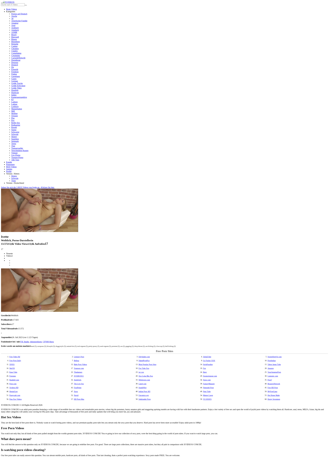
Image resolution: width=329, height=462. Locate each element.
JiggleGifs (77, 380)
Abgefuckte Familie (19, 21)
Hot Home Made (274, 395)
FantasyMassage (209, 384)
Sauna (13, 130)
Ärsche (14, 16)
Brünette (14, 44)
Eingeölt (14, 69)
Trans (13, 181)
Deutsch (14, 65)
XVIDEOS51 (79, 376)
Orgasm (14, 116)
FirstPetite (77, 388)
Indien (13, 95)
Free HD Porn (273, 388)
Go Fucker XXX (209, 361)
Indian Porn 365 (144, 391)
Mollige (14, 113)
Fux (204, 368)
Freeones (12, 376)
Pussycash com (14, 395)
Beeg (205, 372)
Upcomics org (144, 395)
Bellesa (76, 361)
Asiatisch (15, 30)
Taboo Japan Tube (274, 364)
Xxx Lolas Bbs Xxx (146, 376)
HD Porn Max (79, 399)
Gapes (13, 79)
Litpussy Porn (79, 357)
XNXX (12, 364)
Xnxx (76, 391)
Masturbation (16, 109)
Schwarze (15, 132)
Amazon (271, 368)
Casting (14, 46)
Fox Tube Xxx (144, 368)
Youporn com (79, 368)
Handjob (14, 90)
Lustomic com (273, 376)
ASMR (14, 32)
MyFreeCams (272, 391)
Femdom (15, 72)
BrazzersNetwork (274, 384)
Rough (14, 127)
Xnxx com (207, 380)
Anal (13, 25)
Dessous (14, 62)
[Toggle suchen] (2, 2)
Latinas (14, 104)
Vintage (14, 153)
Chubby (14, 51)
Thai (13, 146)
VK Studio (24, 342)
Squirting (15, 139)
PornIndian (272, 361)
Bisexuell (15, 37)
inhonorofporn (36, 342)
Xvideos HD (13, 388)
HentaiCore (13, 391)
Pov (13, 120)
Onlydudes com (144, 357)
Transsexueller (17, 148)
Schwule (14, 134)
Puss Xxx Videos (15, 399)
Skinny (14, 137)
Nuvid (76, 395)
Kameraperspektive (19, 97)
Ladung (14, 102)
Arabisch (15, 28)
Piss (13, 118)
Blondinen (15, 42)
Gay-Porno (15, 155)
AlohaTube (207, 357)
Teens (13, 144)
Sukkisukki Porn (145, 399)
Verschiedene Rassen (19, 150)
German (14, 81)
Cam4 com (142, 384)
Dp (12, 67)
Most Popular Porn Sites (147, 364)
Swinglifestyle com (275, 357)
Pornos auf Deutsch (19, 14)
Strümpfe (15, 141)
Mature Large (208, 395)
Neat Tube (207, 391)
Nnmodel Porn (208, 388)
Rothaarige (15, 125)
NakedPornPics (144, 361)
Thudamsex (78, 372)
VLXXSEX (207, 399)
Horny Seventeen (274, 399)
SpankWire (143, 388)
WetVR (12, 368)
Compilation (16, 53)
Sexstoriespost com (210, 376)
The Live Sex (79, 384)
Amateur (14, 23)
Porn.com (12, 384)
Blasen (14, 39)
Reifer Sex (15, 123)
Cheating (15, 49)
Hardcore (15, 93)
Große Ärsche (17, 83)
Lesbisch (15, 106)
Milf (13, 111)
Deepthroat (15, 60)
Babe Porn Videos (80, 364)
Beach (13, 35)
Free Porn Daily (15, 361)
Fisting (14, 74)
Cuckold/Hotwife (18, 58)
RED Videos (11, 167)
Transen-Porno (17, 157)
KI (12, 99)
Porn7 (270, 380)
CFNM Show (48, 342)
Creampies (15, 55)
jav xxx (141, 372)
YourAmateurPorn (274, 372)
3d (12, 18)
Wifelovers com (144, 380)
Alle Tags (15, 160)
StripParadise (208, 364)
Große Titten (16, 88)
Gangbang (15, 76)
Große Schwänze (18, 86)
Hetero (14, 176)
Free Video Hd (14, 357)
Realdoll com (14, 380)
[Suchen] (26, 5)
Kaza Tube (13, 372)
